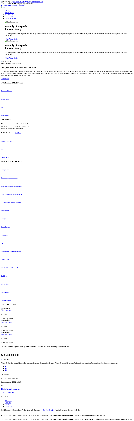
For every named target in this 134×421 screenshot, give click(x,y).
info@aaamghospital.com (35, 2)
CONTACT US (10, 18)
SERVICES (9, 15)
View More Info (6, 310)
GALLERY (9, 16)
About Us (8, 401)
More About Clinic (11, 39)
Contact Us (8, 406)
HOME (7, 11)
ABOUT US (9, 13)
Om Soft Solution (48, 410)
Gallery (7, 404)
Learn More (5, 79)
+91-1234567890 (18, 2)
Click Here (18, 133)
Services (8, 403)
